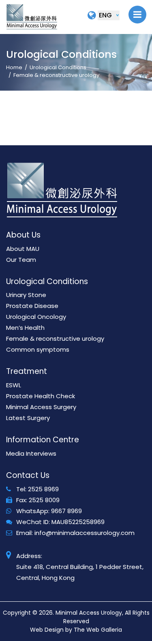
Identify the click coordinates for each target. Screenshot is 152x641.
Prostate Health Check (40, 396)
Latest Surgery (28, 418)
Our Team (21, 259)
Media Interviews (31, 453)
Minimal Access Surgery (41, 407)
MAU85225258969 (78, 522)
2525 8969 (43, 489)
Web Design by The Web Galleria (76, 630)
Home (14, 67)
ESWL (13, 385)
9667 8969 (66, 511)
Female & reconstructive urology (55, 338)
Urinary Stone (26, 295)
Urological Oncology (36, 316)
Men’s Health (25, 327)
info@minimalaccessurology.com (84, 533)
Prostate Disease (32, 305)
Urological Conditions (58, 67)
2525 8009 (44, 500)
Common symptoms (37, 349)
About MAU (22, 248)
